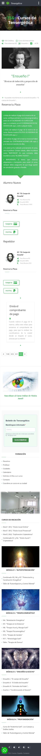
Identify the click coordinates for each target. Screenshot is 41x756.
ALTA (36, 43)
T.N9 (7, 354)
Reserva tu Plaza (11, 104)
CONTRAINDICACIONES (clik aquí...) (25, 141)
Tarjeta (8, 224)
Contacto (26, 753)
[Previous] (3, 354)
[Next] (25, 354)
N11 (16, 354)
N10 (12, 354)
